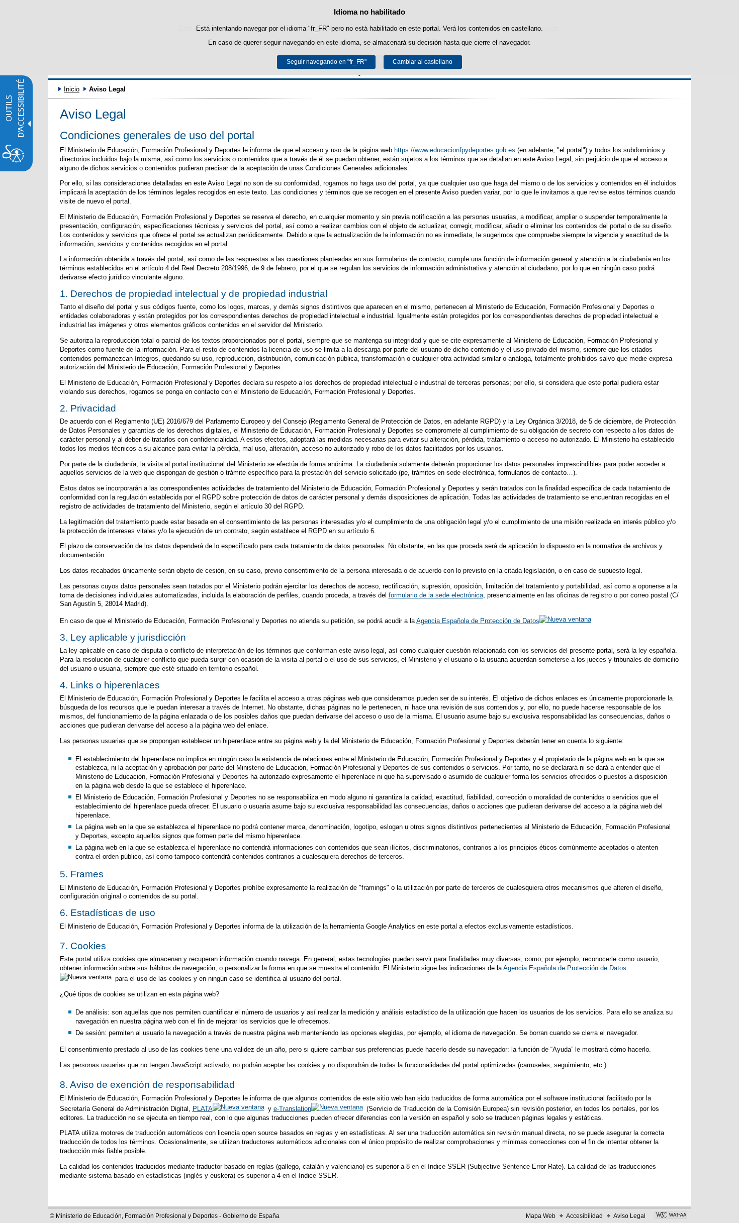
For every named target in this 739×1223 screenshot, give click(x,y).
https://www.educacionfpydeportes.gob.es (454, 150)
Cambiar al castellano (422, 61)
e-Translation (292, 1108)
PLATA (203, 1108)
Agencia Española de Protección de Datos (477, 621)
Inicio (71, 89)
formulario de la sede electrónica (436, 595)
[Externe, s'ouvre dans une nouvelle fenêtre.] (671, 1216)
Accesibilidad (584, 1215)
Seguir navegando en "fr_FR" (326, 61)
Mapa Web (541, 1215)
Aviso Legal (629, 1215)
